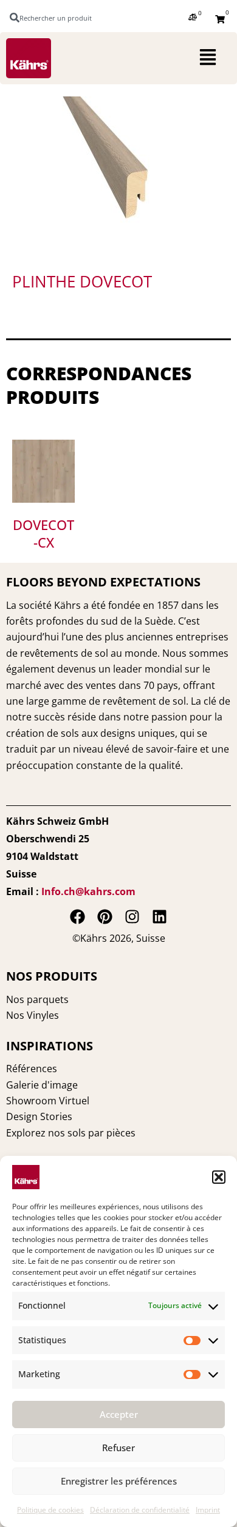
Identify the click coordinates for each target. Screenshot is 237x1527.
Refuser (118, 1447)
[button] (219, 1177)
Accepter (119, 1414)
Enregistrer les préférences (119, 1481)
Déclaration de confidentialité (140, 1510)
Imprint (208, 1510)
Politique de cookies (50, 1510)
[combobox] (56, 17)
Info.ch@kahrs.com (88, 891)
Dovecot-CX (43, 533)
